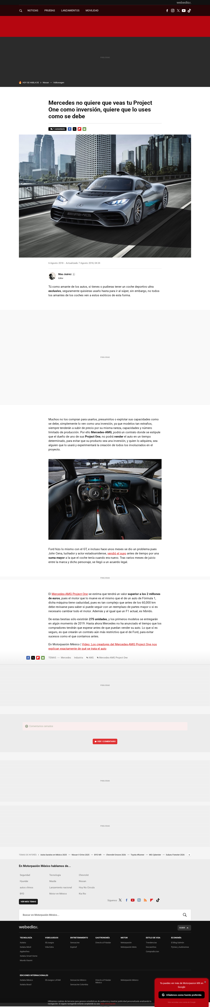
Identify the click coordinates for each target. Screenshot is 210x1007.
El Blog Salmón (177, 942)
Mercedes (66, 657)
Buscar (185, 915)
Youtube (184, 10)
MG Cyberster (155, 855)
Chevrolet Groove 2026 (116, 855)
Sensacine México (78, 980)
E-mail (84, 129)
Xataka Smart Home (28, 956)
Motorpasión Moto (129, 947)
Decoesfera (151, 947)
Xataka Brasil (25, 984)
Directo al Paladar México (103, 981)
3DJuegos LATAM (53, 980)
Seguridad (25, 875)
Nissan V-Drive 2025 (81, 855)
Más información (108, 1004)
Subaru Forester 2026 (175, 855)
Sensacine (74, 942)
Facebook (167, 10)
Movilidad (92, 10)
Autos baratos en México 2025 (53, 855)
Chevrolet (84, 875)
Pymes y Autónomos (180, 947)
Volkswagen (58, 82)
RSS (145, 899)
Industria (78, 657)
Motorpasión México (129, 980)
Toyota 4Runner (138, 855)
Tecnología (55, 875)
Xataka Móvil (25, 947)
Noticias (33, 10)
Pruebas (49, 10)
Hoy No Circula (87, 887)
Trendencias (151, 942)
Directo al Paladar (103, 942)
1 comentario (59, 129)
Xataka (23, 942)
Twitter (178, 10)
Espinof (73, 947)
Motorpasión (126, 942)
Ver (106, 741)
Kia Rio (82, 893)
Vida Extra (49, 947)
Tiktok (189, 10)
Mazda (52, 881)
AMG (91, 657)
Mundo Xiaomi (26, 960)
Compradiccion (152, 951)
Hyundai (24, 881)
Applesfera (24, 951)
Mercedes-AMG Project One (70, 594)
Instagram (172, 10)
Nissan (46, 82)
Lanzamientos (70, 10)
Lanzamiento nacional (60, 887)
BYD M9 (98, 855)
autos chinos (26, 887)
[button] (66, 274)
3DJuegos (49, 942)
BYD (22, 893)
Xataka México (26, 980)
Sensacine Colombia (79, 984)
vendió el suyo (116, 553)
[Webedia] (184, 2)
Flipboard (79, 129)
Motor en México (58, 893)
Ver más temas (28, 901)
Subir (182, 928)
